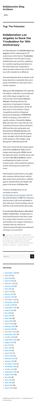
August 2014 (9, 375)
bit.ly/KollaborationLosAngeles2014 (16, 195)
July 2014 (8, 377)
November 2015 (10, 334)
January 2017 (9, 297)
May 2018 (8, 275)
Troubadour (12, 245)
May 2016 (8, 318)
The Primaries (22, 243)
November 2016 (10, 302)
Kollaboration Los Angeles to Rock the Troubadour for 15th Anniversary (17, 39)
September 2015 (11, 340)
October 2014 (9, 369)
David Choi (16, 237)
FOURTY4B (13, 239)
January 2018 (9, 286)
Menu (6, 15)
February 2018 (10, 284)
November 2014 (10, 366)
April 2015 (8, 353)
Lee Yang (9, 235)
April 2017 (8, 292)
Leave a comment (23, 245)
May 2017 (8, 289)
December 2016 (10, 300)
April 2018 (9, 278)
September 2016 (11, 308)
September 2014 (11, 372)
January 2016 (9, 329)
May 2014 (8, 383)
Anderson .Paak (8, 237)
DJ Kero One (24, 237)
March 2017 (9, 294)
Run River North (13, 243)
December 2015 (10, 332)
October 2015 (9, 337)
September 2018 (11, 273)
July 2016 (8, 313)
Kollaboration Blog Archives (11, 398)
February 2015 (10, 358)
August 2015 (9, 342)
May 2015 (8, 350)
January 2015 (9, 361)
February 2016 (10, 326)
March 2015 (9, 356)
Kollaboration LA (20, 241)
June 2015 (8, 348)
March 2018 (9, 281)
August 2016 (9, 310)
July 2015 (8, 345)
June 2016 (8, 316)
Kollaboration (27, 235)
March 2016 (9, 324)
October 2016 (9, 305)
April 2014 (8, 385)
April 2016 (8, 321)
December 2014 (10, 364)
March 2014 (9, 388)
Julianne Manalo (23, 239)
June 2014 (8, 380)
